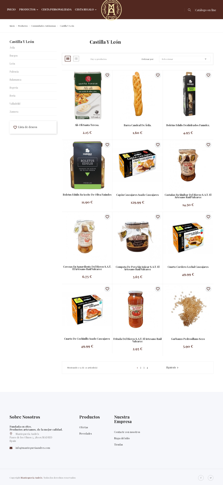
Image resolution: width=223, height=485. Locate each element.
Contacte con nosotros (127, 432)
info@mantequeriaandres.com (33, 447)
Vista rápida (83, 95)
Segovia (14, 87)
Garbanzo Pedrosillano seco (188, 339)
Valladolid (15, 103)
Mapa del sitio (122, 438)
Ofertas (83, 427)
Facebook (201, 478)
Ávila (12, 47)
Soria (12, 95)
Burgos (14, 55)
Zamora (14, 111)
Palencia (14, 71)
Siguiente (172, 367)
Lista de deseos (25, 127)
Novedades (85, 433)
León (12, 63)
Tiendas (118, 444)
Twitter (210, 478)
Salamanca (15, 79)
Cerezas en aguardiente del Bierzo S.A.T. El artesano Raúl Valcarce (87, 268)
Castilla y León (22, 41)
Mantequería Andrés (31, 477)
